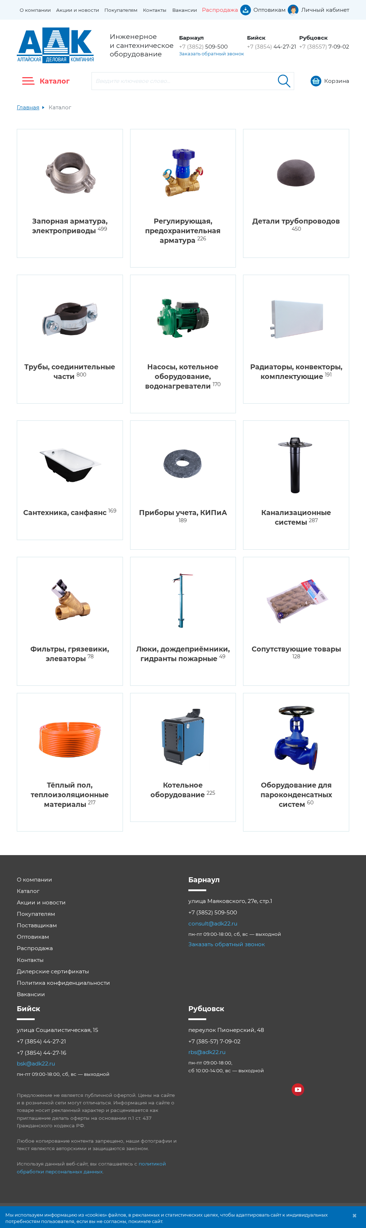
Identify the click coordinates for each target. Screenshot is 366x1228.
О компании (35, 10)
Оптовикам (33, 936)
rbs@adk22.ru (207, 1052)
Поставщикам (37, 925)
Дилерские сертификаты (53, 971)
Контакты (155, 10)
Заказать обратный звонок (211, 53)
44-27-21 (271, 46)
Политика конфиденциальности (63, 982)
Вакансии (184, 10)
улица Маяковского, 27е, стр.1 (230, 901)
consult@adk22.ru (212, 923)
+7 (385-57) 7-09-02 (214, 1041)
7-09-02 (324, 46)
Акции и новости (77, 10)
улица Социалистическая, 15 (57, 1030)
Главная (28, 107)
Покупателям (121, 10)
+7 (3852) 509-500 (212, 912)
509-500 (203, 46)
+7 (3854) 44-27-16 (41, 1052)
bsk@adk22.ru (36, 1063)
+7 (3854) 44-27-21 (41, 1041)
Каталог (28, 891)
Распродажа (35, 948)
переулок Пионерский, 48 (226, 1030)
